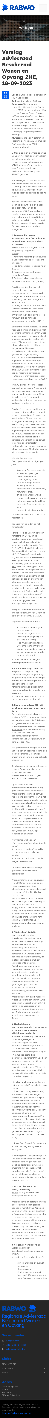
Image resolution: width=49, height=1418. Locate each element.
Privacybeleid (9, 1364)
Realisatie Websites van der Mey (16, 1413)
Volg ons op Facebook (16, 1345)
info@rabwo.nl (12, 1340)
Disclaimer (7, 1368)
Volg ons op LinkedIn (15, 1349)
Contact (6, 1373)
